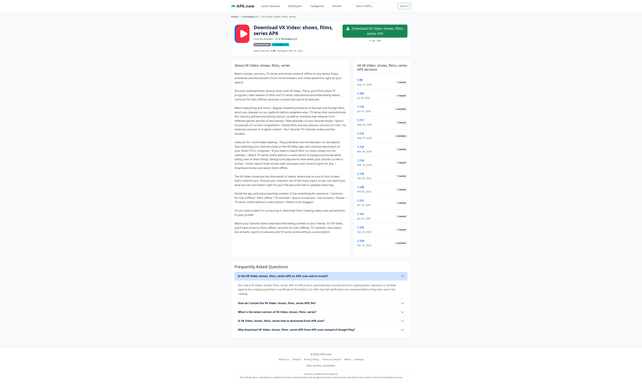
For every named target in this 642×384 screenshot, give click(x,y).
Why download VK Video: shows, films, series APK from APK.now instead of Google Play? (296, 330)
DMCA (347, 359)
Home (234, 16)
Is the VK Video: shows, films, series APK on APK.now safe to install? (283, 276)
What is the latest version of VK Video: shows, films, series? (277, 312)
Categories (317, 6)
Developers (295, 6)
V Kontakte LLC (250, 16)
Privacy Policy (311, 359)
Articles (337, 6)
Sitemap (358, 359)
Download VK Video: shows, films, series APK (377, 31)
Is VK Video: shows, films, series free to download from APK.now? (281, 321)
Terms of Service (331, 359)
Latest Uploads (270, 6)
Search (404, 6)
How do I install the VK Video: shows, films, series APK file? (277, 303)
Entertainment (262, 44)
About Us (284, 359)
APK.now (245, 6)
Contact (296, 359)
